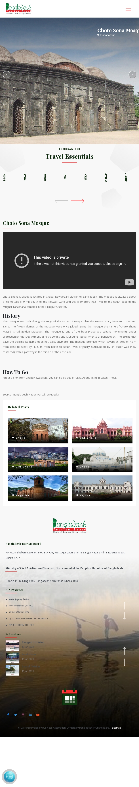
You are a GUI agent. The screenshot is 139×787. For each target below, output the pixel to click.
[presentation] (62, 200)
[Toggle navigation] (128, 9)
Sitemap (116, 727)
